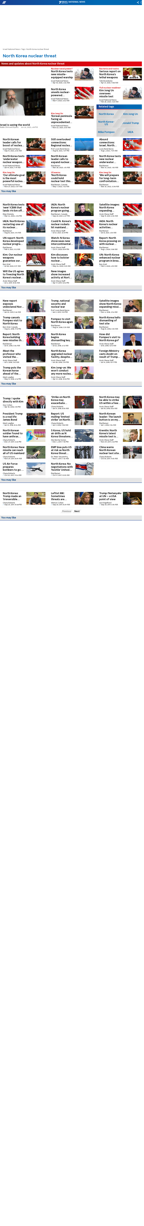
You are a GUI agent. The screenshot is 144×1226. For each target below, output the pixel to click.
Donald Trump (130, 123)
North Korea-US (106, 123)
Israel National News (11, 49)
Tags (23, 49)
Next (77, 511)
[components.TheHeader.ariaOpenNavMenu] (22, 2)
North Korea (106, 114)
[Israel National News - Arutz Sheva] (72, 2)
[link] (22, 101)
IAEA (130, 132)
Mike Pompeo (106, 132)
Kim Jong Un (130, 114)
